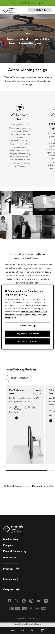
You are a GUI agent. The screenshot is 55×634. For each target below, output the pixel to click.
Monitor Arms (10, 539)
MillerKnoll (28, 624)
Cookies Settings (27, 325)
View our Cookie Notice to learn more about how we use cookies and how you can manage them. (26, 314)
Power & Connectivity (14, 551)
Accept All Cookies (27, 341)
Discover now (19, 378)
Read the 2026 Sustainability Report (27, 2)
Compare (8, 545)
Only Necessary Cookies (27, 333)
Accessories (9, 557)
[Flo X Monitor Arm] (25, 445)
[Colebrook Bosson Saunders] (9, 10)
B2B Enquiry (39, 10)
